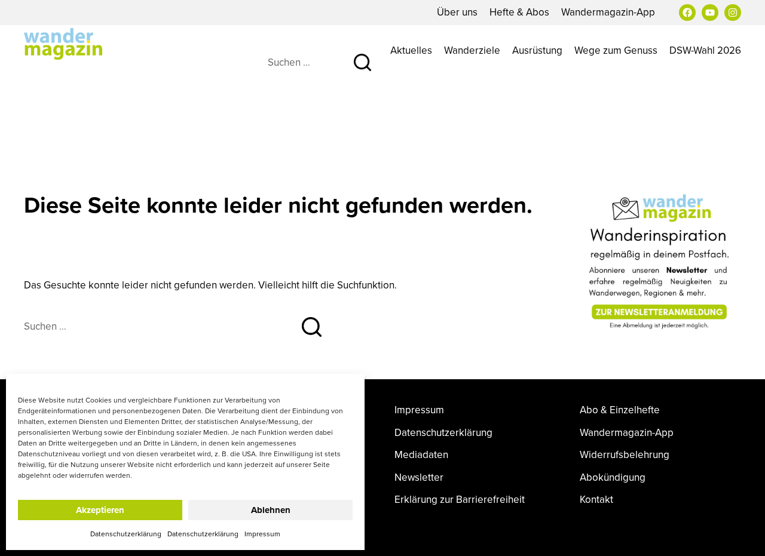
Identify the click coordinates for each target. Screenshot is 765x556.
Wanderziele (472, 50)
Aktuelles (411, 50)
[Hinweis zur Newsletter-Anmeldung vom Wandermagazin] (660, 261)
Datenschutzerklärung (125, 534)
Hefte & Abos (519, 12)
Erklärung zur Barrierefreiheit (459, 499)
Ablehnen (270, 510)
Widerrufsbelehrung (624, 455)
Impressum (262, 534)
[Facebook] (687, 12)
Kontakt (596, 499)
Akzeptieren (100, 510)
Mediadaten (421, 455)
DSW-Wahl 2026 (705, 50)
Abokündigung (612, 477)
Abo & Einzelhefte (620, 410)
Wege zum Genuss (615, 50)
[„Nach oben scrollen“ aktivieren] (743, 535)
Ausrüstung (537, 50)
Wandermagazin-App (608, 12)
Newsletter (418, 477)
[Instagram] (732, 12)
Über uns (457, 12)
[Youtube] (710, 12)
